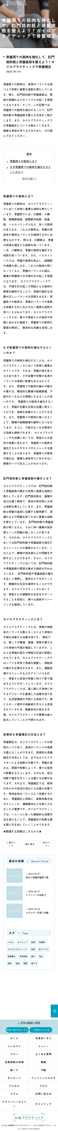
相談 (17, 963)
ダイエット (22, 942)
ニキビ (11, 942)
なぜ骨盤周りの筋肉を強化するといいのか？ (30, 169)
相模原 (42, 942)
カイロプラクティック (17, 949)
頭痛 (25, 963)
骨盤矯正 (11, 956)
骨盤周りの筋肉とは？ (23, 161)
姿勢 (10, 963)
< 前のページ (11, 844)
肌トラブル (44, 949)
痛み (33, 956)
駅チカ (34, 963)
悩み (41, 956)
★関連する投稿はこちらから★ (22, 831)
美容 (33, 949)
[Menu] (53, 4)
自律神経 (23, 956)
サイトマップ (43, 1104)
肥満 (33, 942)
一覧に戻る (29, 844)
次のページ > (47, 844)
